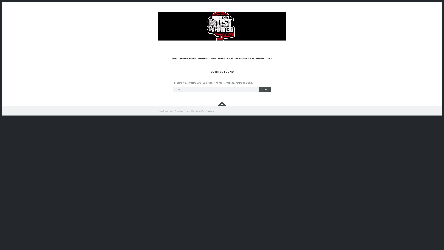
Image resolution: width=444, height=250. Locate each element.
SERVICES (260, 59)
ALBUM (230, 59)
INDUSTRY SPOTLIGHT (244, 59)
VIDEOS (221, 59)
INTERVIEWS (203, 59)
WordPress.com (207, 111)
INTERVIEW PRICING (187, 59)
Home (174, 59)
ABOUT (269, 59)
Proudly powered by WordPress (170, 111)
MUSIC (213, 59)
